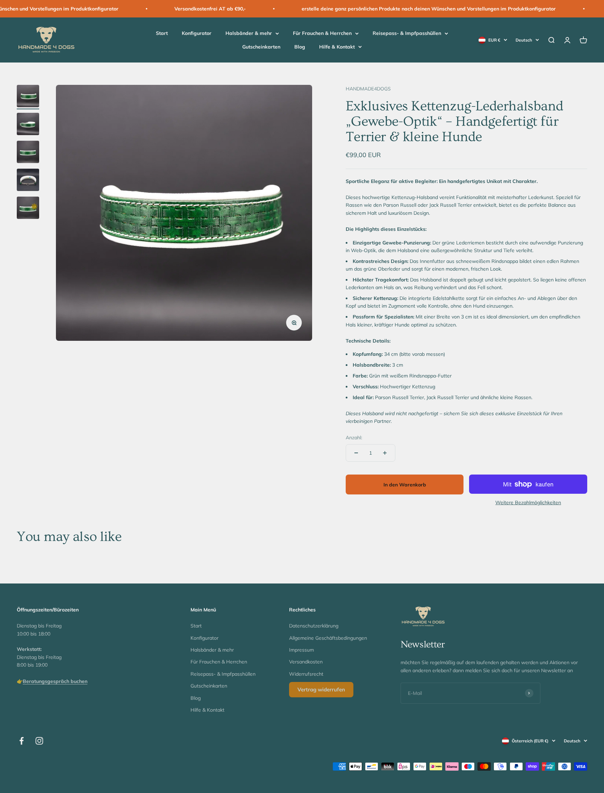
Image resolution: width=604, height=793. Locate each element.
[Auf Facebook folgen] (21, 741)
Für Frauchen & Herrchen (322, 33)
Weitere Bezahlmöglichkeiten (528, 502)
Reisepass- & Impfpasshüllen (407, 33)
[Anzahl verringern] (356, 453)
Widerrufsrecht (306, 674)
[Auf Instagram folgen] (39, 741)
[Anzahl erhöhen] (385, 453)
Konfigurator (196, 33)
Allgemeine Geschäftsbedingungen (328, 638)
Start (162, 33)
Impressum (301, 650)
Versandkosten (306, 662)
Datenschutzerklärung (313, 626)
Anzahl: (354, 437)
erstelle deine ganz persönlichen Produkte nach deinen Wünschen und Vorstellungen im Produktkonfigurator (402, 9)
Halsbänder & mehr (248, 33)
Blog (299, 47)
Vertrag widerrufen (321, 689)
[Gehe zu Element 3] (28, 153)
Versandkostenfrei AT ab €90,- (183, 9)
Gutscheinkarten (261, 47)
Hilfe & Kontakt (337, 47)
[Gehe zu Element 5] (28, 209)
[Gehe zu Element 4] (28, 181)
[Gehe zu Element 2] (28, 125)
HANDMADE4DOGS (368, 89)
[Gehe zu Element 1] (28, 97)
